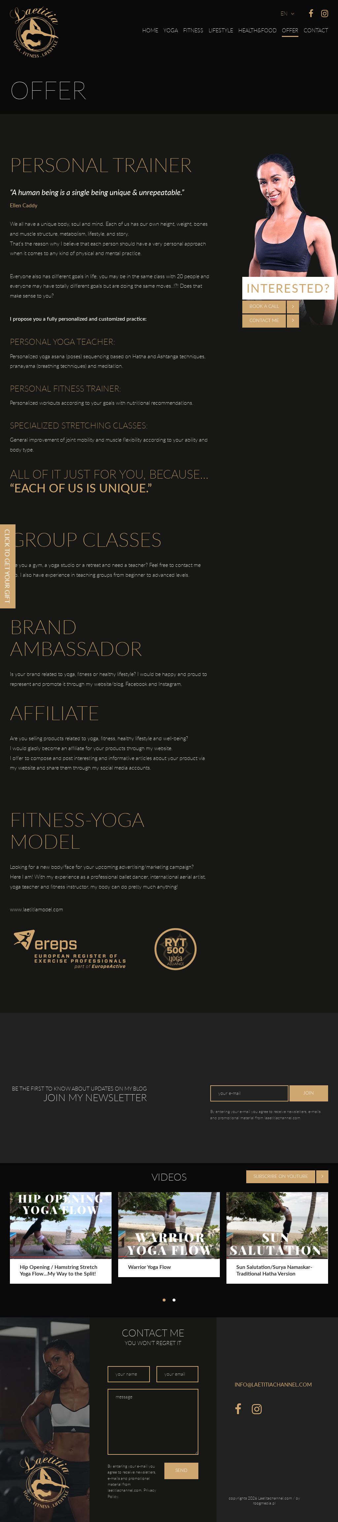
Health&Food (257, 30)
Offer (290, 30)
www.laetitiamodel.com (36, 909)
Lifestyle (221, 30)
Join (308, 1093)
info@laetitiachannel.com (273, 1384)
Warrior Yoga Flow (149, 1267)
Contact (316, 30)
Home (150, 30)
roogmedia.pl (264, 1503)
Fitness (193, 30)
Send (181, 1470)
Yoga (170, 30)
